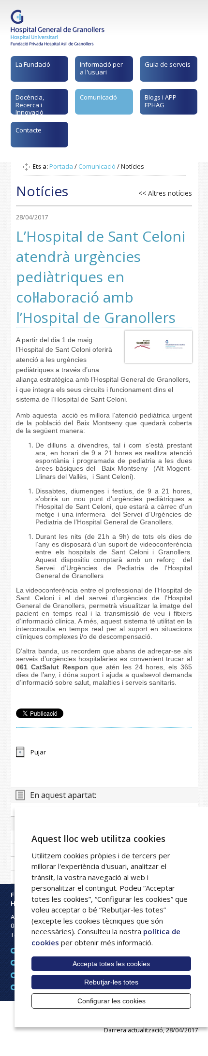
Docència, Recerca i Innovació (29, 104)
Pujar (38, 752)
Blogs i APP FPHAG (161, 101)
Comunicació (98, 97)
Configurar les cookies (111, 1001)
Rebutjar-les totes (111, 982)
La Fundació (32, 64)
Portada (61, 166)
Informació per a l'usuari (101, 68)
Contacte (28, 130)
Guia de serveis (168, 64)
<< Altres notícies (165, 193)
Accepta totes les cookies (111, 964)
